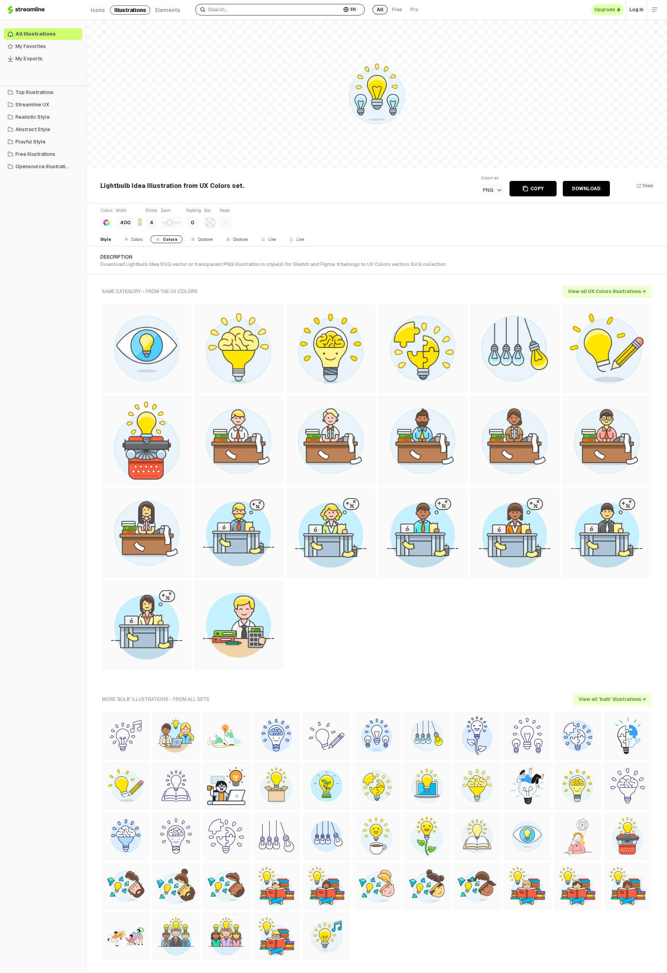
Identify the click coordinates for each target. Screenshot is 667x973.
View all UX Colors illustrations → (607, 291)
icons (98, 10)
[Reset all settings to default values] (226, 222)
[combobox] (268, 9)
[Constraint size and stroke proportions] (139, 218)
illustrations (130, 10)
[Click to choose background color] (210, 222)
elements (167, 10)
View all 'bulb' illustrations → (612, 699)
